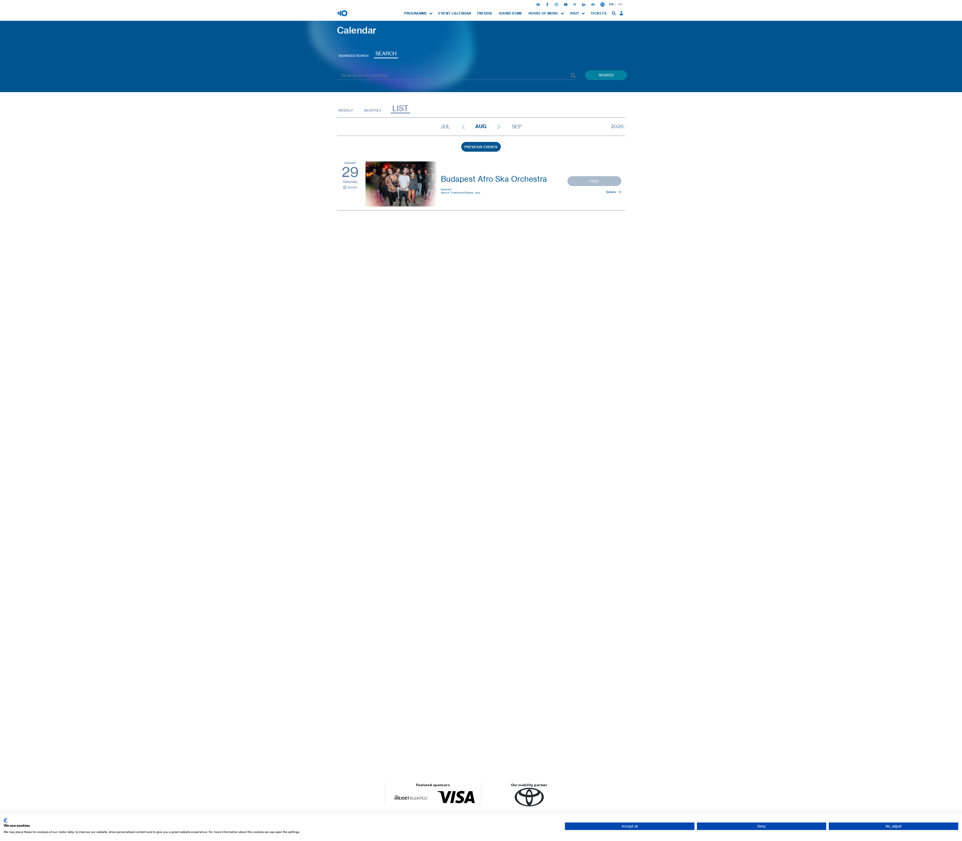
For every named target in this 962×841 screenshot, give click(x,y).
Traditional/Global (462, 192)
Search (386, 53)
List (400, 108)
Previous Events (481, 147)
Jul (445, 127)
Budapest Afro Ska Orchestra (494, 178)
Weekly (345, 110)
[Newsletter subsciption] (602, 4)
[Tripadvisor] (593, 4)
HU (620, 4)
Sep (517, 127)
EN (611, 4)
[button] (538, 4)
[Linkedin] (584, 4)
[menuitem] (418, 13)
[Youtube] (566, 4)
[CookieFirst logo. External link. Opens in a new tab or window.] (6, 820)
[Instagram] (557, 4)
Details (611, 192)
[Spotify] (575, 4)
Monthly (372, 110)
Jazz (477, 192)
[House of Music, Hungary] (342, 13)
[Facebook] (548, 4)
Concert (446, 189)
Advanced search (353, 56)
